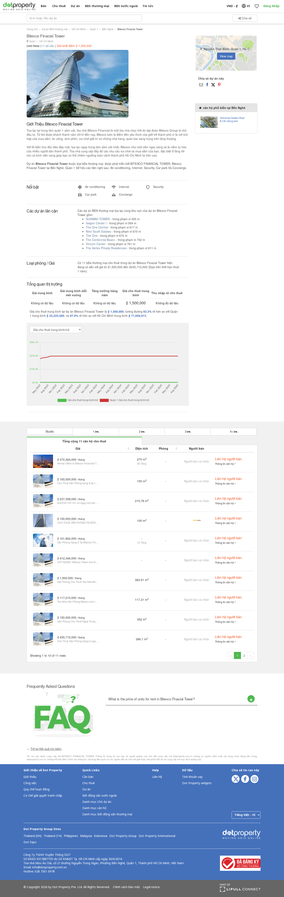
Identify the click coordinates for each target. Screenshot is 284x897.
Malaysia (86, 836)
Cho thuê (59, 6)
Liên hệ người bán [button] (228, 459)
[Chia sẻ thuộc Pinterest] (219, 84)
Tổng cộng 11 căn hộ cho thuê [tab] (84, 441)
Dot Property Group (123, 836)
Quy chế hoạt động (36, 789)
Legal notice (151, 887)
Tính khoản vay (192, 777)
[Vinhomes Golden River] (209, 121)
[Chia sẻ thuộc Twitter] (213, 84)
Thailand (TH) (53, 836)
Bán (43, 6)
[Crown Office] (196, 520)
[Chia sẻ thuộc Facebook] (207, 84)
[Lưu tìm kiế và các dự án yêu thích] (257, 6)
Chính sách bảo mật (126, 887)
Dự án (75, 6)
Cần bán (87, 777)
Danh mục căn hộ (94, 808)
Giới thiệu (29, 777)
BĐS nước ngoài (126, 6)
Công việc (30, 783)
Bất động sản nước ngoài (99, 795)
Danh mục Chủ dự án (96, 802)
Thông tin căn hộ (224, 463)
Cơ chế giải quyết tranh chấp (42, 795)
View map (226, 56)
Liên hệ (157, 777)
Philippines (71, 836)
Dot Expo (29, 842)
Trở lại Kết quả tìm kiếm (46, 749)
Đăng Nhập (271, 6)
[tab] (181, 698)
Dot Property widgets (197, 783)
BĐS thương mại (97, 6)
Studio (50, 431)
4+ (232, 431)
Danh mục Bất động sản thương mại (107, 814)
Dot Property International (157, 836)
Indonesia (100, 836)
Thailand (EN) (32, 836)
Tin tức (147, 6)
